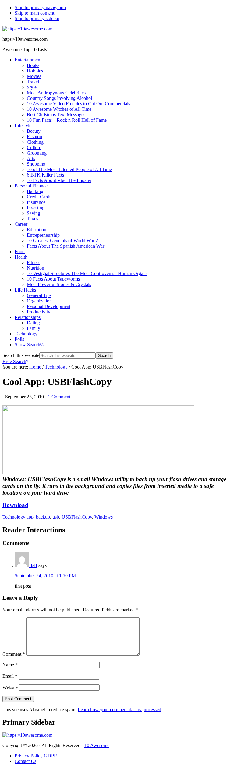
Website (10, 687)
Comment (13, 654)
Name (10, 664)
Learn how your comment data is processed (119, 709)
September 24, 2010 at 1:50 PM (45, 575)
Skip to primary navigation (40, 7)
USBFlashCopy (77, 516)
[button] (29, 344)
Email (9, 676)
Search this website (20, 355)
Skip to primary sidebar (37, 18)
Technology (13, 516)
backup (43, 516)
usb (55, 516)
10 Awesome (96, 745)
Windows (103, 516)
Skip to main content (34, 13)
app (30, 516)
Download (15, 505)
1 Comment (59, 396)
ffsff (33, 565)
